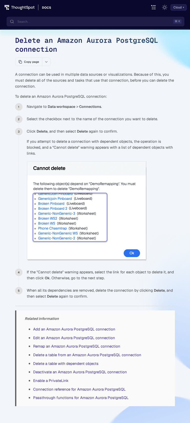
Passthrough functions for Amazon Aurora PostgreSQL (81, 397)
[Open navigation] (153, 7)
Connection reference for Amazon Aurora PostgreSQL (79, 389)
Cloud (177, 7)
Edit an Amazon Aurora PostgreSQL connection (74, 337)
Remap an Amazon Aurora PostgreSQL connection (76, 346)
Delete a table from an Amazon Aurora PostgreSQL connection (87, 354)
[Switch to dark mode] (164, 7)
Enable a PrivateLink (51, 380)
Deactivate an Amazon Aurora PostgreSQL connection (80, 372)
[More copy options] (46, 62)
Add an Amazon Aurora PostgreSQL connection (74, 329)
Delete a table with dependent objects (65, 363)
